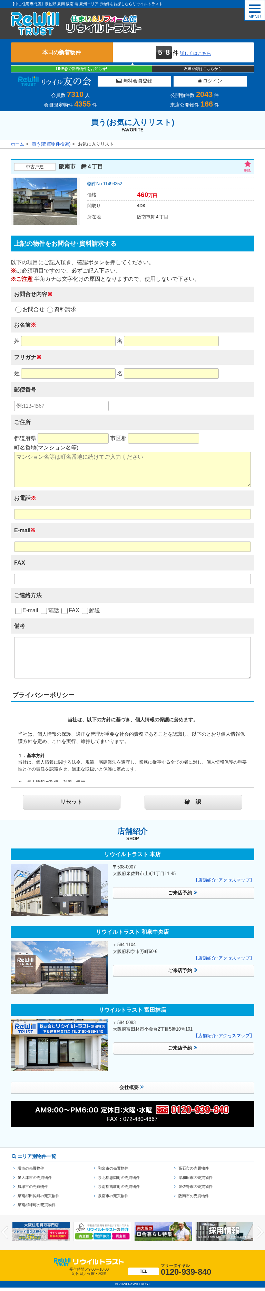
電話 (53, 610)
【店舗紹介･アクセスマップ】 (224, 880)
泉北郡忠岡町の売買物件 (119, 1177)
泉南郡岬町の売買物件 (37, 1205)
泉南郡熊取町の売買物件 (119, 1186)
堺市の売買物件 (31, 1168)
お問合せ (33, 309)
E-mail (30, 610)
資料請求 (65, 309)
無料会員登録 (137, 80)
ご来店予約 (180, 892)
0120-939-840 (175, 1269)
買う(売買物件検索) (51, 144)
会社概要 (129, 1087)
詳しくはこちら (195, 53)
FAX (74, 610)
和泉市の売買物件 (113, 1168)
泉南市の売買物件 (113, 1196)
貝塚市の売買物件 (33, 1186)
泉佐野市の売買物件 (195, 1186)
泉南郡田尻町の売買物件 (38, 1196)
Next (260, 1232)
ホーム (17, 144)
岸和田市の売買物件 (195, 1177)
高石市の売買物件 (193, 1168)
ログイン (212, 80)
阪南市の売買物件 (193, 1196)
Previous (5, 1232)
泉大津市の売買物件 (35, 1177)
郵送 (94, 610)
